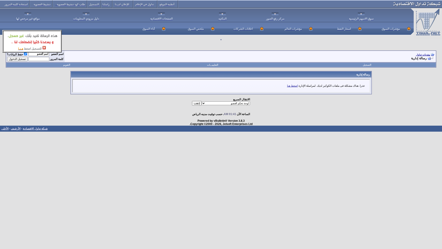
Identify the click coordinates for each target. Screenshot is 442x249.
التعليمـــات (212, 64)
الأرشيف (15, 128)
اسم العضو (57, 54)
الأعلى (5, 128)
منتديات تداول (423, 54)
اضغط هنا (292, 85)
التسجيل (367, 64)
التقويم (66, 64)
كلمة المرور (57, 59)
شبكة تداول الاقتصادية (35, 128)
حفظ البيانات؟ (15, 54)
